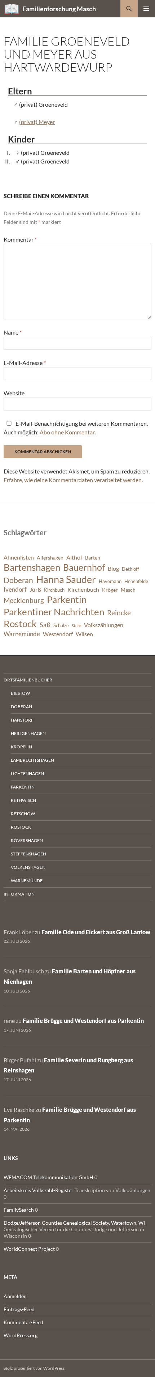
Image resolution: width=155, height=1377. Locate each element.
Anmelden (15, 1296)
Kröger (110, 590)
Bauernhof (84, 567)
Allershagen (50, 557)
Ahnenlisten (19, 557)
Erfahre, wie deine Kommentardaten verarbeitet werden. (73, 479)
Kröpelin (21, 746)
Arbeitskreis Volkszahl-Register (39, 1190)
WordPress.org (20, 1335)
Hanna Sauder (66, 579)
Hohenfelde (136, 581)
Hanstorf (22, 720)
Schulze (61, 625)
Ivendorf (15, 589)
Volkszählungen (103, 625)
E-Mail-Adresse (25, 362)
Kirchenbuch (83, 589)
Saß (45, 625)
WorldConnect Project (29, 1249)
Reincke (119, 612)
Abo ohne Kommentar (67, 432)
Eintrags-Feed (19, 1309)
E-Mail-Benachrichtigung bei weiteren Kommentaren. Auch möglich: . (76, 427)
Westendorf (58, 634)
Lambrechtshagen (32, 760)
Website (14, 393)
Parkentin (67, 599)
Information (19, 894)
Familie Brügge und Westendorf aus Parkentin (83, 1020)
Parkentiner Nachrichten (54, 611)
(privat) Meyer (37, 121)
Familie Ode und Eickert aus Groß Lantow (95, 931)
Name (13, 332)
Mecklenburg (24, 600)
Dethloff (130, 569)
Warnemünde (22, 634)
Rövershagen (27, 840)
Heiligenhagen (28, 733)
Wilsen (84, 634)
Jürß (35, 589)
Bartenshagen (32, 567)
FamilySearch (19, 1210)
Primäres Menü (146, 8)
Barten (92, 557)
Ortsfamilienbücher (28, 680)
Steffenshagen (28, 854)
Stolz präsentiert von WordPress (34, 1368)
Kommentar (20, 239)
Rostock (20, 623)
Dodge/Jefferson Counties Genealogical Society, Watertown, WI (74, 1223)
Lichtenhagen (27, 773)
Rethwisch (23, 800)
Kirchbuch (54, 590)
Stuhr (76, 625)
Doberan (18, 580)
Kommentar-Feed (23, 1322)
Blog (113, 568)
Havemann (110, 581)
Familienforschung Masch (59, 9)
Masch (128, 590)
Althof (74, 557)
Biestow (20, 693)
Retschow (23, 813)
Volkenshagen (28, 867)
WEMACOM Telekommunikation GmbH (48, 1177)
